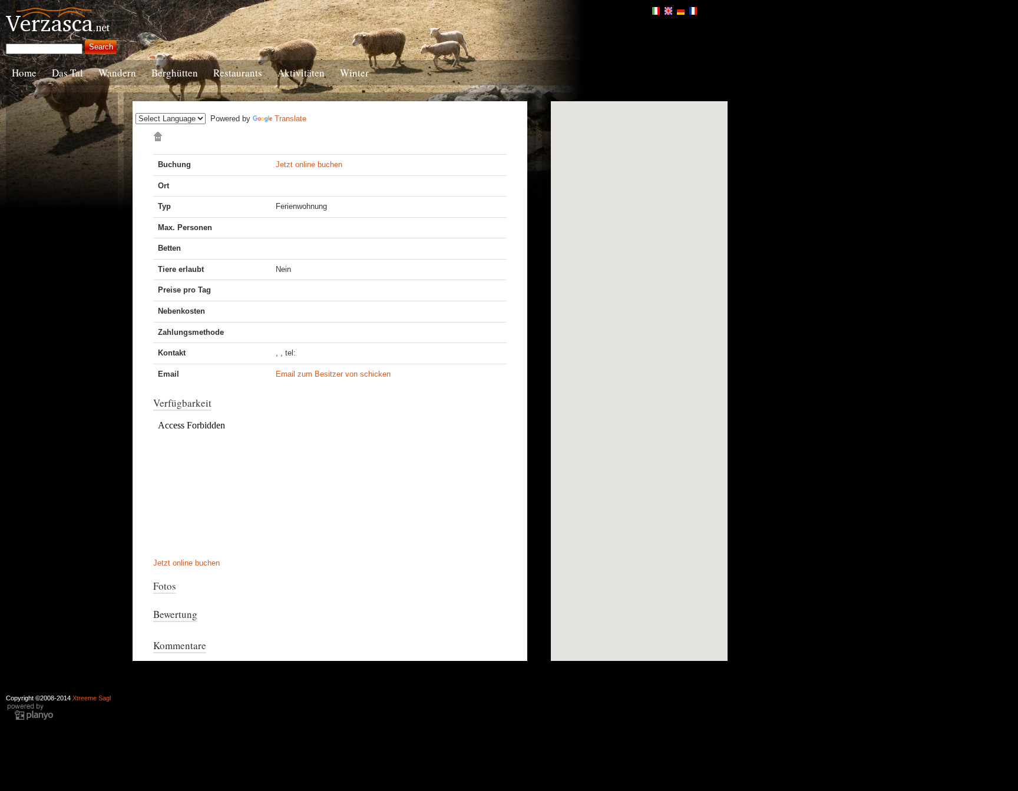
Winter (354, 72)
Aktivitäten (301, 72)
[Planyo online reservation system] (30, 710)
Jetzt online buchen (309, 164)
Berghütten (174, 72)
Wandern (117, 72)
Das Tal (67, 72)
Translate (290, 118)
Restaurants (237, 72)
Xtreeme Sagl (91, 698)
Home (24, 72)
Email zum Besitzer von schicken (333, 374)
